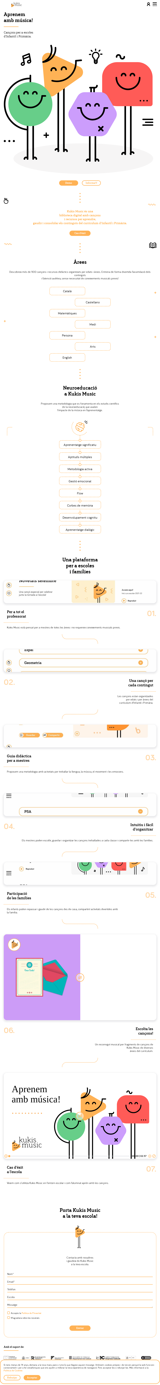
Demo (68, 182)
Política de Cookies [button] (13, 1370)
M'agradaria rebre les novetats (25, 1317)
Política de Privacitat (31, 1313)
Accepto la (26, 1313)
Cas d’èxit (80, 233)
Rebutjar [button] (12, 1377)
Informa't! (91, 182)
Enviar (80, 1328)
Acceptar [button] (32, 1377)
